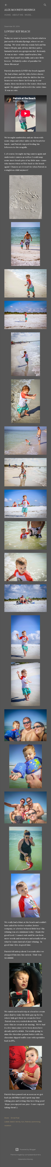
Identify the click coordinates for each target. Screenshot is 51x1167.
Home (7, 15)
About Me (17, 15)
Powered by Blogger (28, 1149)
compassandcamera (33, 1155)
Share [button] (6, 1118)
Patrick (28, 1122)
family (18, 1122)
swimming (36, 1122)
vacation (7, 1125)
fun (22, 1122)
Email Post (15, 1118)
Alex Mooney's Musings (19, 9)
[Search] (45, 4)
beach (12, 1122)
